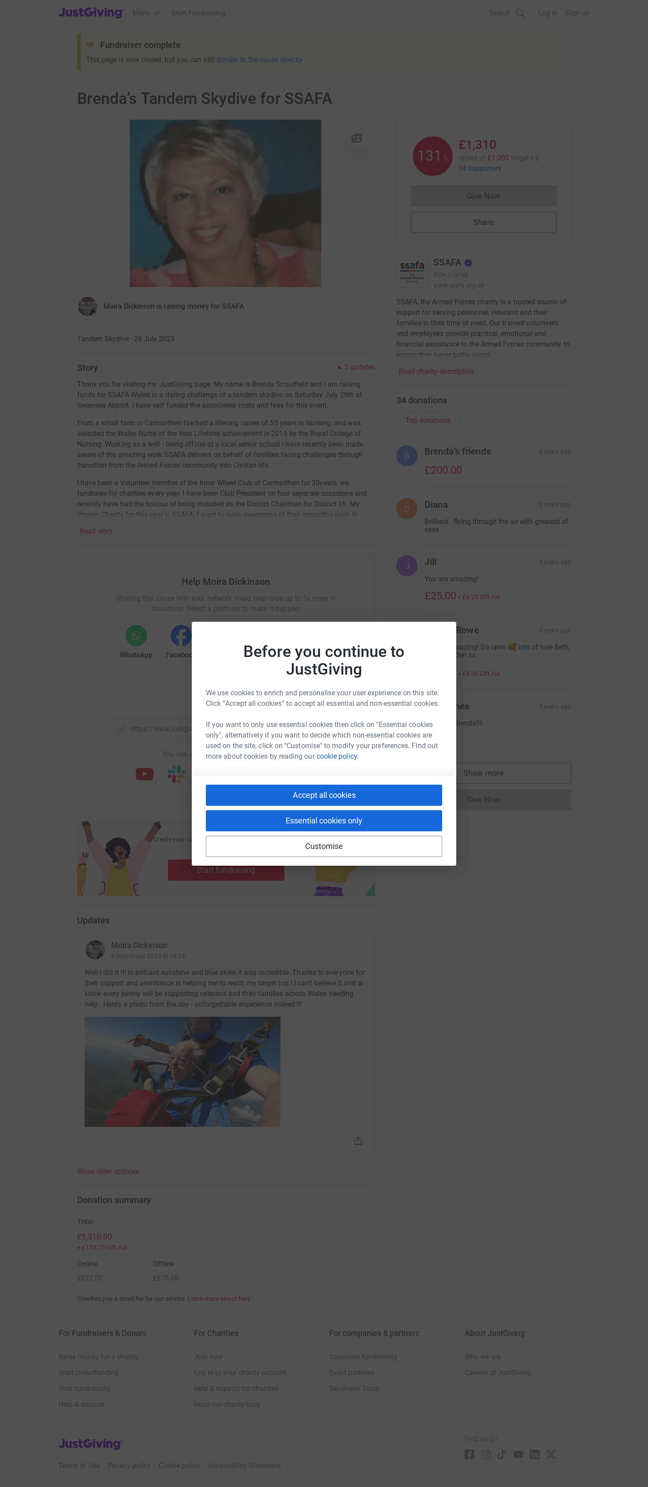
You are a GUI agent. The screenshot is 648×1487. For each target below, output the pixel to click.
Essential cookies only (324, 820)
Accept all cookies (324, 795)
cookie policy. (338, 756)
